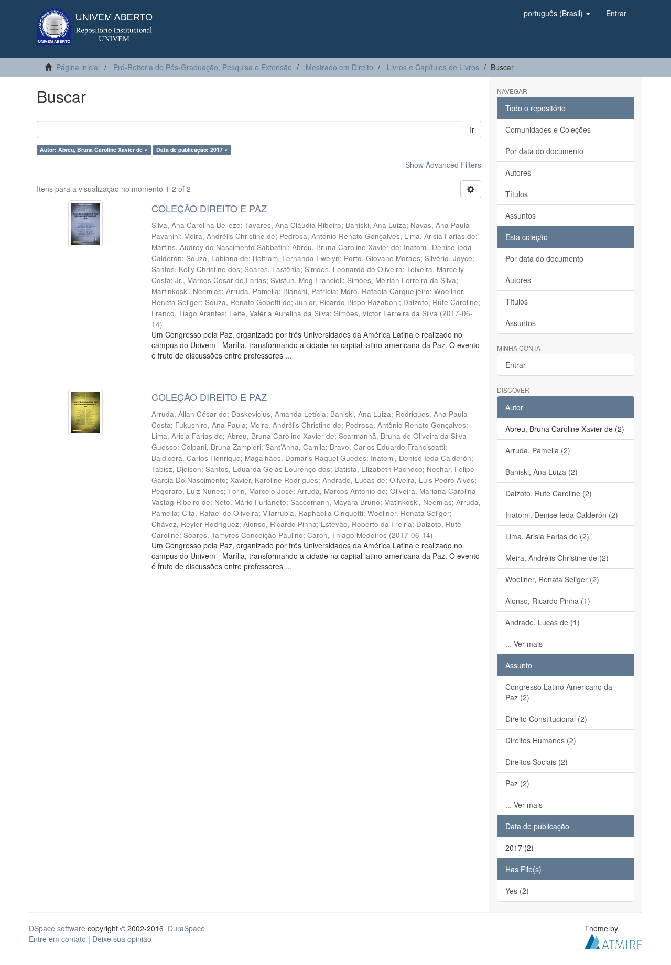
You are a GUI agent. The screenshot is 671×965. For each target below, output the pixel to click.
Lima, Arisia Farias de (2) (547, 536)
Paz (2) (517, 783)
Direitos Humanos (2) (540, 740)
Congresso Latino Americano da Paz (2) (558, 691)
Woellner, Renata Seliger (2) (552, 579)
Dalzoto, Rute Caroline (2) (548, 493)
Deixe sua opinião (121, 939)
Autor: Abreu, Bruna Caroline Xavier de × (93, 150)
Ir (472, 129)
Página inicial (78, 67)
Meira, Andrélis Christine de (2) (557, 557)
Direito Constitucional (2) (546, 718)
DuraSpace (186, 928)
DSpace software (57, 928)
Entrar (515, 365)
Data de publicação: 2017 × (192, 150)
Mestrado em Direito (339, 67)
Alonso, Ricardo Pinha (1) (547, 600)
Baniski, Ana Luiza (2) (541, 472)
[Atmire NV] (613, 940)
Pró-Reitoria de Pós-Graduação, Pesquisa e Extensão (202, 67)
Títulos (516, 194)
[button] (557, 13)
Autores (518, 172)
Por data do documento (544, 151)
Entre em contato (57, 939)
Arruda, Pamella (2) (537, 450)
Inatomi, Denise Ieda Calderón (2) (561, 514)
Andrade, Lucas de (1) (542, 622)
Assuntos (520, 215)
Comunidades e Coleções (548, 129)
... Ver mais (524, 643)
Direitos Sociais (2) (536, 761)
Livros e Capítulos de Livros (433, 67)
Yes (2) (517, 890)
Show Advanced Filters (443, 164)
